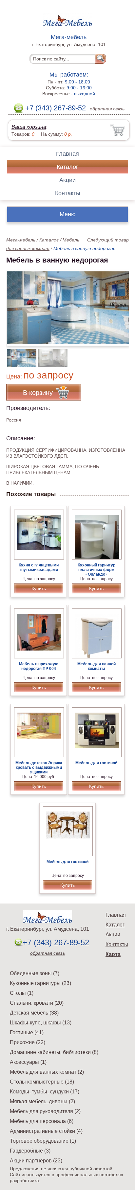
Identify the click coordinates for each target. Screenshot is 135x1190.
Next (121, 354)
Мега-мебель (20, 239)
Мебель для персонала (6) (41, 1121)
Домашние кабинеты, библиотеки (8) (54, 1052)
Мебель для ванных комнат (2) (47, 1072)
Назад (16, 304)
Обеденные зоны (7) (34, 973)
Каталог (67, 167)
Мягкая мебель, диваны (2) (42, 1101)
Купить (38, 588)
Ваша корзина (28, 127)
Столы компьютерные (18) (42, 1082)
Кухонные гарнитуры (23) (40, 983)
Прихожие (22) (27, 1042)
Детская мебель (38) (34, 1013)
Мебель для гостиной (96, 763)
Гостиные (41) (27, 1032)
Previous (18, 354)
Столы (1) (21, 993)
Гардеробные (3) (30, 1151)
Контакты (67, 193)
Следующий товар (108, 239)
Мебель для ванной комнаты (96, 666)
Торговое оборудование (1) (43, 1141)
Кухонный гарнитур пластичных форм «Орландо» (96, 570)
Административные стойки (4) (46, 1131)
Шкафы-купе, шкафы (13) (40, 1022)
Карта (113, 954)
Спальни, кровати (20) (37, 1003)
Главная (67, 153)
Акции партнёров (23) (36, 1160)
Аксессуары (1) (28, 1062)
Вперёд (118, 304)
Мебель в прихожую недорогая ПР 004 (38, 666)
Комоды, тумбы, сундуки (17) (44, 1091)
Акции (67, 180)
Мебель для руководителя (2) (45, 1111)
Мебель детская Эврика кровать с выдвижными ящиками (38, 767)
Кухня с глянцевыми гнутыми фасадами (39, 567)
